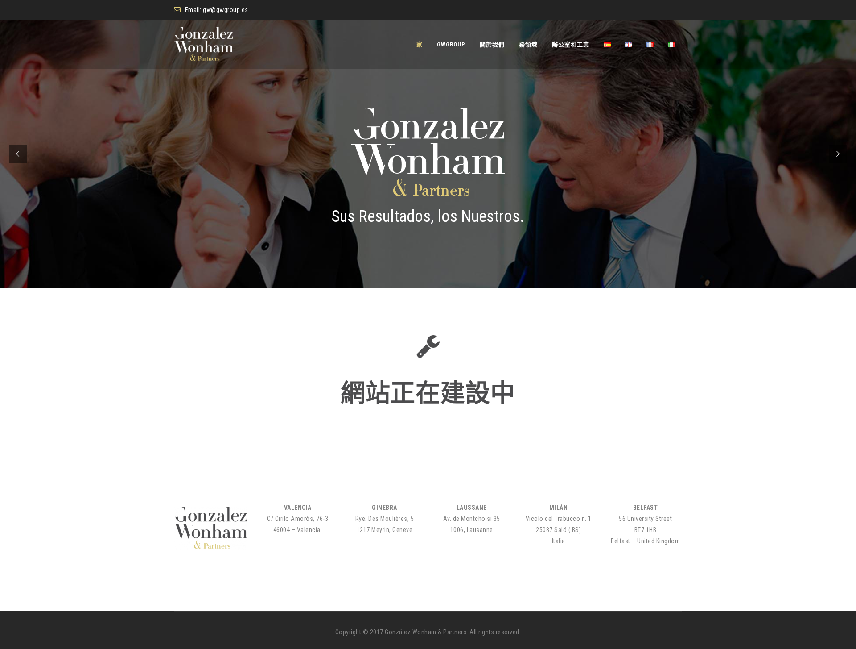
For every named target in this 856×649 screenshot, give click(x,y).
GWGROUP (451, 44)
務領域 (528, 44)
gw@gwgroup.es (225, 9)
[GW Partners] (203, 44)
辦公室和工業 (570, 44)
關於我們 (492, 44)
